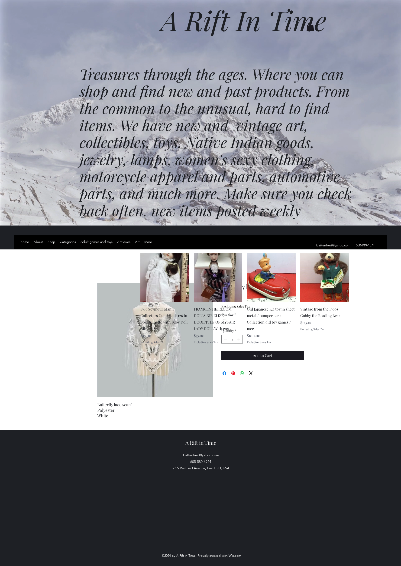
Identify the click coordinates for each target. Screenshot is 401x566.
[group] (244, 298)
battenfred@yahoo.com (333, 245)
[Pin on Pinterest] (233, 373)
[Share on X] (251, 373)
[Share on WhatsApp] (242, 373)
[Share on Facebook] (224, 373)
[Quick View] (164, 277)
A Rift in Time (200, 442)
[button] (310, 26)
